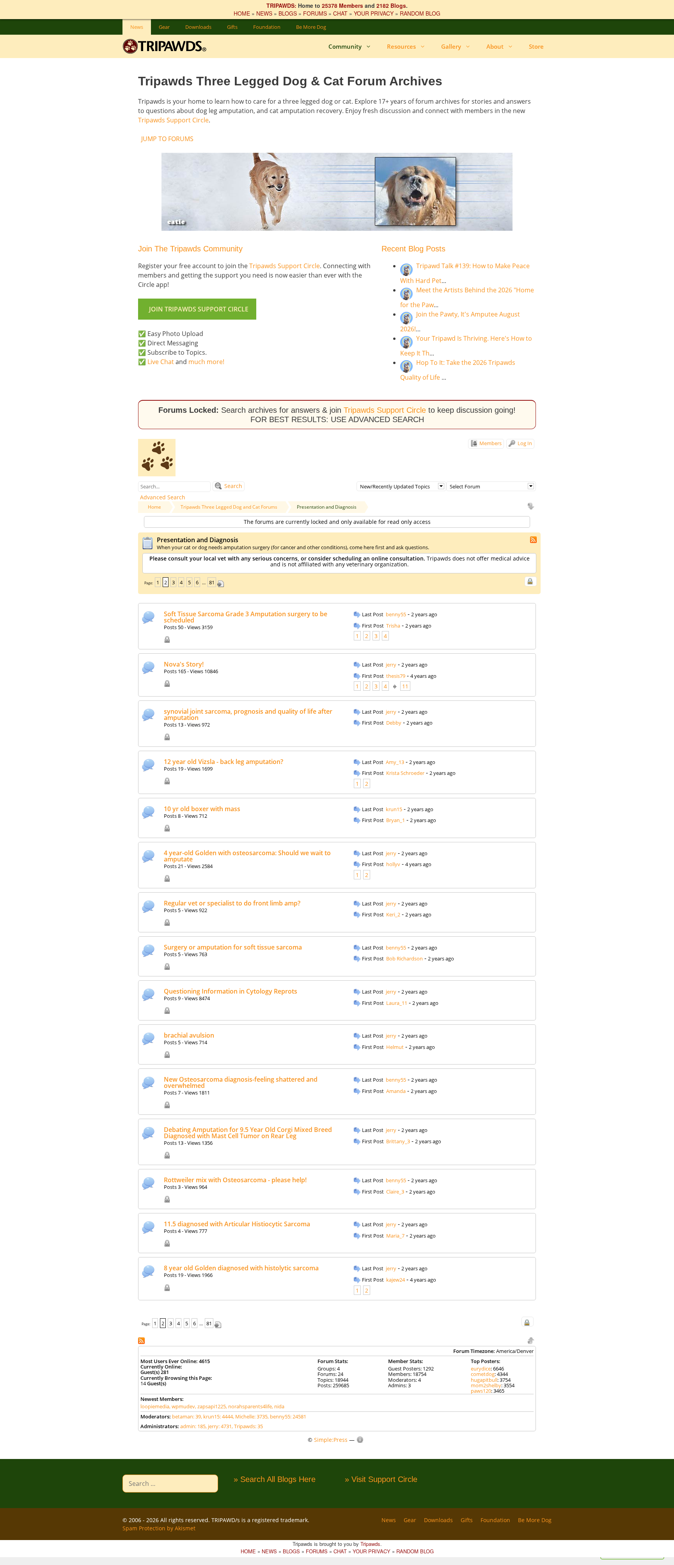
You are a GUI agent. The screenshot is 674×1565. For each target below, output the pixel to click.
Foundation (266, 26)
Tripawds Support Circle (173, 120)
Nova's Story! (184, 664)
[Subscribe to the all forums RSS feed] (142, 1340)
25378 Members (342, 5)
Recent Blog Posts (413, 248)
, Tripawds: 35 (247, 1426)
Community (345, 46)
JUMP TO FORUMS (167, 138)
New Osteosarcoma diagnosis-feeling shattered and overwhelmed (240, 1082)
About (495, 46)
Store (536, 46)
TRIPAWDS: (281, 5)
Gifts (232, 26)
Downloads (198, 26)
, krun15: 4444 (217, 1416)
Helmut (395, 1046)
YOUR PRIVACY (374, 13)
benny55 (396, 614)
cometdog (483, 1374)
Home (154, 507)
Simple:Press (331, 1439)
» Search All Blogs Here (275, 1479)
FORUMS (315, 13)
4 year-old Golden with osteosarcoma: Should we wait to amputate (247, 856)
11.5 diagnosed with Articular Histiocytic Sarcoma (237, 1224)
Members (490, 443)
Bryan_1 (395, 820)
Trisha (393, 625)
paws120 (481, 1390)
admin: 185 (193, 1426)
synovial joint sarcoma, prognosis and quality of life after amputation (248, 714)
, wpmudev (182, 1406)
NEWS (264, 13)
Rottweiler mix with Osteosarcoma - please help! (235, 1180)
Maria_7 (395, 1235)
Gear (164, 26)
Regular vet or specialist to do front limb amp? (232, 903)
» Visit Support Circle (381, 1479)
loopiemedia (154, 1406)
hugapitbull (484, 1379)
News (136, 26)
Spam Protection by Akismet (158, 1528)
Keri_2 (393, 914)
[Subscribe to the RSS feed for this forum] (534, 539)
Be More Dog (311, 26)
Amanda (396, 1091)
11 (405, 686)
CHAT (340, 13)
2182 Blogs (391, 5)
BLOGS (287, 13)
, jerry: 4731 (219, 1426)
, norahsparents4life (249, 1406)
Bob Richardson (404, 958)
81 (212, 582)
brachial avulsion (189, 1035)
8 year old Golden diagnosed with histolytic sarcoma (241, 1268)
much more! (206, 361)
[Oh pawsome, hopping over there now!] (384, 1130)
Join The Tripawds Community (190, 248)
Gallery (451, 46)
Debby (393, 722)
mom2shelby (486, 1385)
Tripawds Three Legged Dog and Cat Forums (229, 507)
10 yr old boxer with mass (202, 809)
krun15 (394, 809)
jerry (391, 664)
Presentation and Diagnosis (327, 507)
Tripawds (370, 1543)
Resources (401, 46)
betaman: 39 (186, 1416)
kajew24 (395, 1279)
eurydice (481, 1368)
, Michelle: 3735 (250, 1416)
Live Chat (160, 361)
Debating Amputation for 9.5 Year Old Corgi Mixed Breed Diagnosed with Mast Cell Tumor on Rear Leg (248, 1132)
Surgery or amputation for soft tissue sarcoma (233, 947)
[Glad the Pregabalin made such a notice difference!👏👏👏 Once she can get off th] (384, 614)
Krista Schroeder (405, 772)
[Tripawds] (166, 46)
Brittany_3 (398, 1141)
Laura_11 (396, 1002)
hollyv (393, 864)
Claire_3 (395, 1191)
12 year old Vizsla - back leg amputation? (223, 762)
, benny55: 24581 (287, 1416)
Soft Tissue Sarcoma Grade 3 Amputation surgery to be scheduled (245, 617)
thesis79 (395, 675)
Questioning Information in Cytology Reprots (230, 991)
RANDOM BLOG (420, 13)
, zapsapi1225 (210, 1406)
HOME (242, 13)
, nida (278, 1406)
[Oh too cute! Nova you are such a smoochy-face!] (384, 665)
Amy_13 (395, 762)
